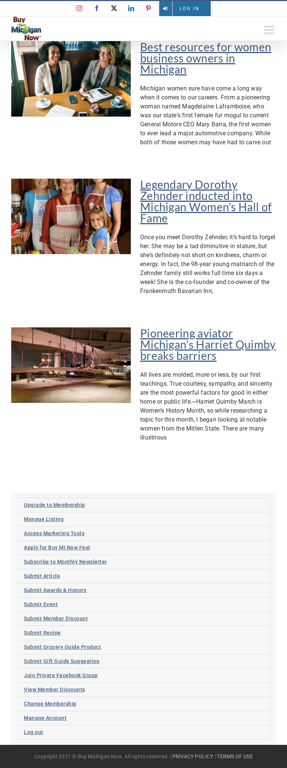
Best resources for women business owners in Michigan (205, 58)
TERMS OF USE (235, 756)
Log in (189, 8)
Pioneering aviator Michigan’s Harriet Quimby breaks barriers (208, 344)
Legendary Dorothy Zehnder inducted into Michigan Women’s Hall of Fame (206, 201)
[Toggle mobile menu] (270, 30)
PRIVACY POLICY (192, 756)
